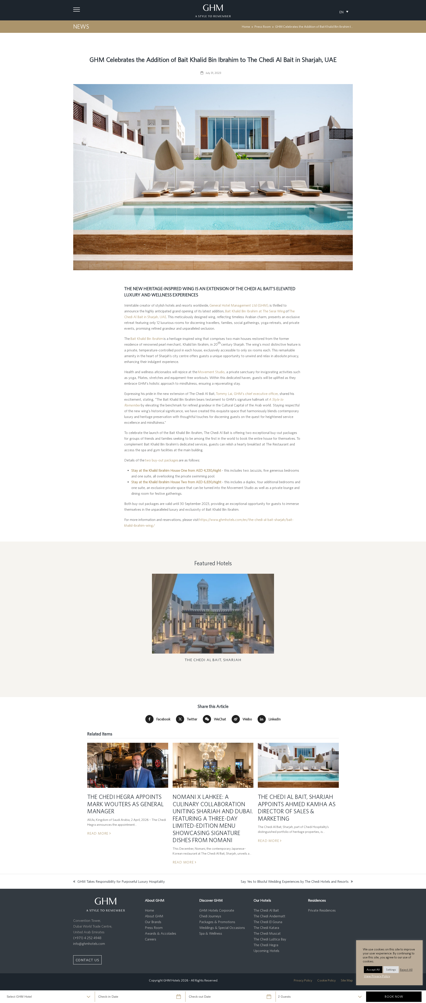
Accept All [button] (373, 969)
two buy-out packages (161, 460)
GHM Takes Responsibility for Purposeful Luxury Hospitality (119, 881)
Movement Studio (211, 372)
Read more (98, 833)
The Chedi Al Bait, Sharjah (213, 659)
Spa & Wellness (210, 933)
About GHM (154, 916)
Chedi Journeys (210, 916)
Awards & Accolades (160, 933)
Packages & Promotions (217, 922)
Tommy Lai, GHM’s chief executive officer (247, 394)
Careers (150, 939)
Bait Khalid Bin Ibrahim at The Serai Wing (255, 311)
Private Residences (322, 910)
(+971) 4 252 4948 (87, 938)
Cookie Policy (326, 980)
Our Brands (153, 922)
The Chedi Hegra (266, 945)
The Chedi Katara (266, 928)
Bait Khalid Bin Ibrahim (146, 339)
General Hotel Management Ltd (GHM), (239, 305)
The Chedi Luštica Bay (270, 939)
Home (149, 910)
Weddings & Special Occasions (222, 928)
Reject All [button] (406, 969)
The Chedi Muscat (267, 933)
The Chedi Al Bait (266, 910)
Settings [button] (391, 969)
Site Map (347, 980)
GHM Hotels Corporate (216, 910)
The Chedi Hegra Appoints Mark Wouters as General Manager (125, 804)
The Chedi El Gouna (268, 922)
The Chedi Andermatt (269, 916)
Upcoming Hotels (266, 951)
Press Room (154, 928)
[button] (76, 10)
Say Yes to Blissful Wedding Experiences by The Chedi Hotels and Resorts (295, 881)
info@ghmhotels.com (89, 944)
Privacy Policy (303, 980)
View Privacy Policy (377, 976)
